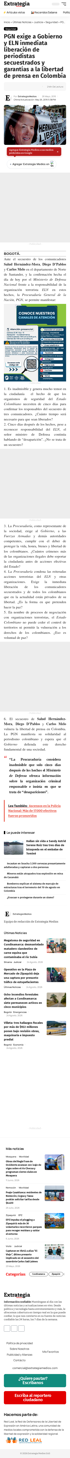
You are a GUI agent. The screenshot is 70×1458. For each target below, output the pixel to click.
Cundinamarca (38, 1274)
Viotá (8, 1246)
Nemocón (11, 1187)
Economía (18, 1044)
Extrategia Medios (27, 96)
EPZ (20, 1215)
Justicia (38, 22)
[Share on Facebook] (13, 86)
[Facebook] (55, 914)
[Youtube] (21, 1328)
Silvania (8, 962)
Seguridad (52, 22)
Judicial (17, 962)
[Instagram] (64, 914)
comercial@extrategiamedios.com (35, 1368)
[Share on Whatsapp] (19, 86)
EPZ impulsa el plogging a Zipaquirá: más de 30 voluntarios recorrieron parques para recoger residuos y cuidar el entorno (24, 1226)
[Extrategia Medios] (17, 4)
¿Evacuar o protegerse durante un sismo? (30, 897)
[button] (63, 4)
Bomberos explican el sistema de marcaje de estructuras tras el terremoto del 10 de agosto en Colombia (32, 887)
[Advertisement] (35, 207)
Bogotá (7, 1012)
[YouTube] (60, 914)
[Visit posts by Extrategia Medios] (8, 98)
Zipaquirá (11, 1215)
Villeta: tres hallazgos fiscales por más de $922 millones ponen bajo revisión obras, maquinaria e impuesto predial (23, 1031)
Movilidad (24, 1156)
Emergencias (20, 1012)
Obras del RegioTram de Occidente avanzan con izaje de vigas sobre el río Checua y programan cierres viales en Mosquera (23, 1168)
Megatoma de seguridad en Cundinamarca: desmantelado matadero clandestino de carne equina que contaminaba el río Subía (24, 949)
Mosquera (11, 1156)
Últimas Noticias (22, 22)
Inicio (7, 22)
